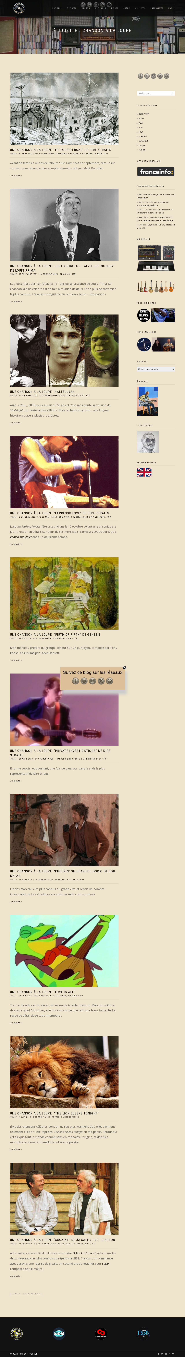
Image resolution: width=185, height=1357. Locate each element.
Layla (105, 1264)
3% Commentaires (44, 759)
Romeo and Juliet (21, 537)
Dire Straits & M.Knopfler (82, 154)
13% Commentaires (43, 638)
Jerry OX (142, 202)
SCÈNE (127, 8)
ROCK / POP (102, 154)
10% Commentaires (47, 517)
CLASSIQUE (143, 140)
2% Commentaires (49, 396)
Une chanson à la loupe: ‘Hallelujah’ (43, 392)
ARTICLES (57, 8)
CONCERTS (140, 8)
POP (88, 396)
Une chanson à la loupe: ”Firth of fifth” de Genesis (55, 634)
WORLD (75, 1117)
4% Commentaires (49, 274)
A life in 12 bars (84, 1253)
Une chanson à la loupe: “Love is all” (42, 992)
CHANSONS (62, 154)
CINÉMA (142, 145)
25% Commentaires (44, 154)
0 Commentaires (41, 1117)
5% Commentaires (44, 880)
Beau (141, 217)
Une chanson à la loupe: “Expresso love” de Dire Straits (59, 513)
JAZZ (74, 274)
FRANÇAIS (143, 136)
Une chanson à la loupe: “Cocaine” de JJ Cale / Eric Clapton (62, 1240)
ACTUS (61, 1244)
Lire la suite (15, 175)
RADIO (171, 8)
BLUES (64, 396)
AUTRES (55, 1117)
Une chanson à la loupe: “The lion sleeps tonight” (54, 1113)
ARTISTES (72, 8)
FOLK (82, 396)
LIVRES (114, 8)
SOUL (141, 127)
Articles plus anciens (26, 1294)
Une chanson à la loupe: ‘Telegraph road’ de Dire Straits (60, 150)
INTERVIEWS (157, 8)
